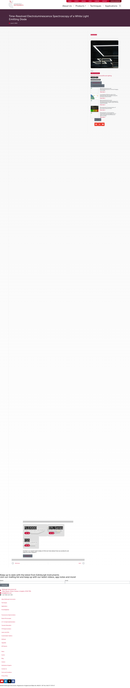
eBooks (84, 1)
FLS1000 (30, 528)
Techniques (4, 602)
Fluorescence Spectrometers (8, 615)
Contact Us (4, 669)
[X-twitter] (9, 681)
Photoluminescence (95, 79)
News (69, 1)
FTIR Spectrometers (6, 628)
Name (1, 580)
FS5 (27, 540)
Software (4, 639)
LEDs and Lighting (107, 75)
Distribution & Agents (7, 665)
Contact (104, 1)
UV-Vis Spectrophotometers (8, 622)
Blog (90, 1)
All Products (4, 646)
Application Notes (95, 73)
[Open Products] (85, 6)
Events (76, 1)
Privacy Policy (5, 675)
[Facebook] (13, 681)
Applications (4, 606)
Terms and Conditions (7, 672)
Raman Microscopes (6, 618)
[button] (120, 5)
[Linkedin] (6, 681)
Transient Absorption (6, 625)
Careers (97, 1)
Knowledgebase (5, 609)
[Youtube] (2, 681)
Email (66, 580)
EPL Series (56, 528)
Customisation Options (7, 635)
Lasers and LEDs (5, 632)
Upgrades (4, 642)
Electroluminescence (96, 75)
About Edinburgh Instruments (8, 599)
